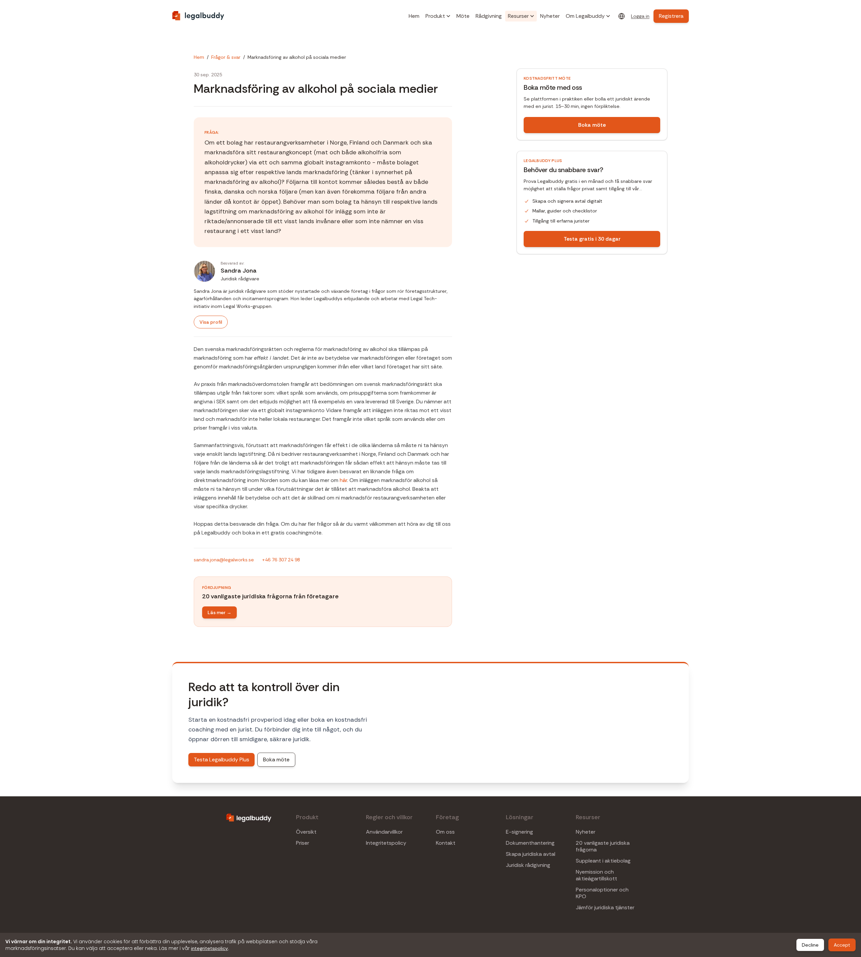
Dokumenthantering (530, 843)
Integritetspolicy (386, 843)
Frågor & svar (225, 57)
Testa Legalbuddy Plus (221, 759)
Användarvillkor (384, 832)
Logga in (640, 16)
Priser (302, 843)
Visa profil (210, 322)
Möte (463, 15)
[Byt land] (621, 16)
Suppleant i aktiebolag (603, 861)
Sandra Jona (239, 271)
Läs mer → (219, 612)
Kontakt (445, 843)
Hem (414, 15)
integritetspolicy (209, 948)
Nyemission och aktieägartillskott (596, 875)
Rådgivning (489, 15)
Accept (842, 945)
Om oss (445, 832)
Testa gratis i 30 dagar (592, 238)
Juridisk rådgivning (528, 865)
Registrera (671, 15)
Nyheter (550, 15)
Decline (810, 945)
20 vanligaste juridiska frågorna (603, 846)
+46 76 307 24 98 (281, 560)
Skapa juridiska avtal (530, 854)
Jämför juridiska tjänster (605, 907)
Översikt (306, 832)
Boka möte (592, 124)
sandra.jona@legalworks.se (224, 560)
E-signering (519, 832)
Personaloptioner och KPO (602, 893)
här (343, 480)
